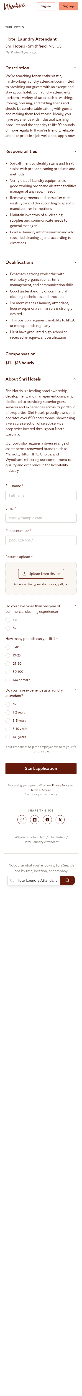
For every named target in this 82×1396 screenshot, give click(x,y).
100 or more (21, 680)
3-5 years (19, 720)
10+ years (19, 737)
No (15, 628)
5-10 (16, 647)
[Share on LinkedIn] (34, 819)
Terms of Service (41, 790)
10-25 (17, 655)
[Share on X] (60, 819)
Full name (14, 486)
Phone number (18, 530)
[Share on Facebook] (47, 819)
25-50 (17, 663)
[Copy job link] (21, 819)
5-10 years (20, 729)
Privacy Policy (60, 785)
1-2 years (19, 712)
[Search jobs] (67, 880)
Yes (15, 620)
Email (11, 508)
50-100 (18, 672)
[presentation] (41, 578)
